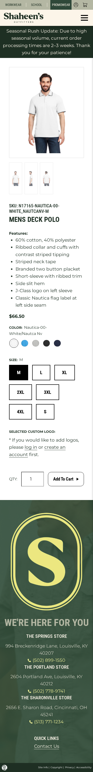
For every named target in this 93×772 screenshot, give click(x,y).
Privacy (69, 767)
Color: (15, 327)
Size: (13, 360)
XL (64, 372)
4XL (20, 412)
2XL (20, 392)
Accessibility (83, 767)
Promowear (61, 5)
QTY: (13, 479)
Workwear (13, 5)
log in (31, 447)
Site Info (43, 767)
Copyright (56, 767)
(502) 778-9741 (49, 691)
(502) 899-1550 (49, 660)
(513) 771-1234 (49, 721)
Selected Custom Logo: (32, 432)
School (36, 5)
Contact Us (46, 746)
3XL (47, 392)
